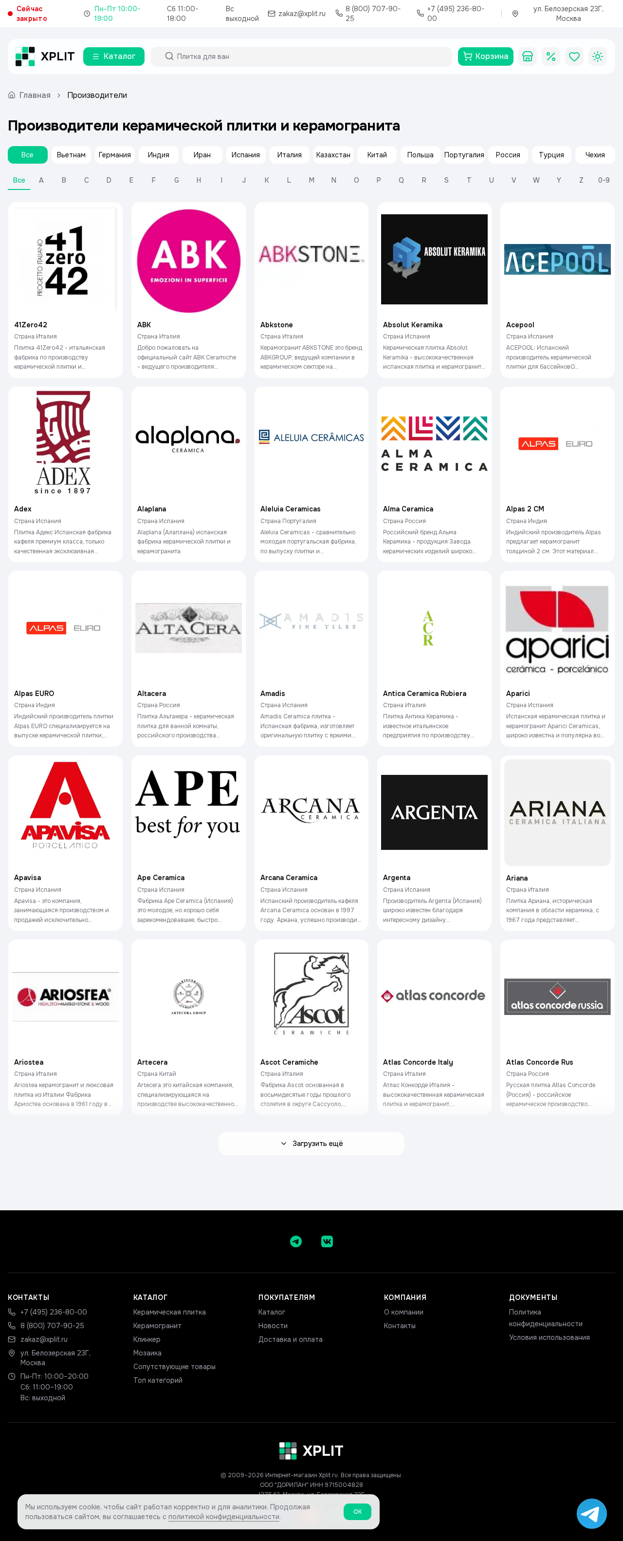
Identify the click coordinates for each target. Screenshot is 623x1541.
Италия (289, 154)
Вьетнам (71, 154)
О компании (403, 1312)
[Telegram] (296, 1241)
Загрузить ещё (318, 1143)
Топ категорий (158, 1380)
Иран (202, 154)
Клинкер (147, 1339)
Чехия (595, 154)
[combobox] (310, 56)
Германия (115, 154)
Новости (273, 1325)
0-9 (604, 180)
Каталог (271, 1312)
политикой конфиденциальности (223, 1516)
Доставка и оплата (290, 1339)
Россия (508, 154)
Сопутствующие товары (174, 1366)
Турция (551, 154)
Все (27, 154)
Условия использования (549, 1337)
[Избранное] (574, 56)
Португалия (464, 154)
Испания (246, 154)
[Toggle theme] (597, 56)
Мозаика (147, 1353)
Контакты (400, 1325)
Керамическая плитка (169, 1312)
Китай (377, 154)
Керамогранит (157, 1325)
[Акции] (551, 56)
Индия (158, 154)
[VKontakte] (327, 1241)
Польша (420, 154)
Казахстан (333, 154)
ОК (357, 1512)
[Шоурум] (527, 56)
